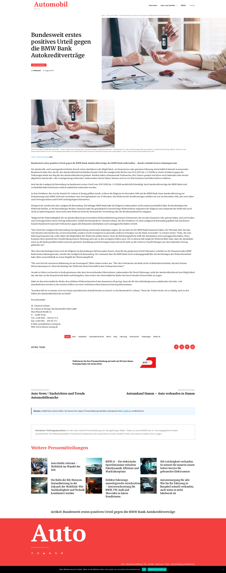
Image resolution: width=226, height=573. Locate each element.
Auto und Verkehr (38, 65)
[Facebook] (176, 346)
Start (103, 15)
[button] (192, 5)
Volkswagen (146, 337)
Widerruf (156, 337)
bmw (115, 337)
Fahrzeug (123, 337)
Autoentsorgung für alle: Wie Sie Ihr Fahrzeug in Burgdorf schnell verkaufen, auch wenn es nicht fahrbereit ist (177, 487)
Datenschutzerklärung (157, 569)
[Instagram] (38, 553)
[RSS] (50, 553)
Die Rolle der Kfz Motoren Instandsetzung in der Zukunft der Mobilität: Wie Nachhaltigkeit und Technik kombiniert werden (68, 487)
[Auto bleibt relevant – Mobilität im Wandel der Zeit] (39, 466)
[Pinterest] (187, 346)
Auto (74, 337)
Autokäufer (82, 337)
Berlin (109, 337)
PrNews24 (36, 70)
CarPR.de (127, 411)
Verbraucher (134, 337)
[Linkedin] (44, 553)
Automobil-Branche (96, 337)
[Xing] (62, 553)
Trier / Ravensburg (39, 157)
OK (144, 569)
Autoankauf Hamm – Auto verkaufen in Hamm (160, 393)
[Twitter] (181, 346)
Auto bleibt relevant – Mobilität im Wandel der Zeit (65, 466)
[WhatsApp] (192, 346)
